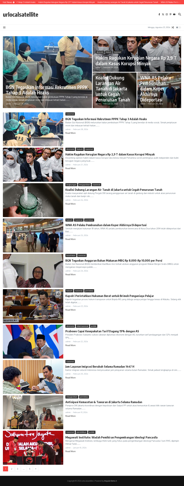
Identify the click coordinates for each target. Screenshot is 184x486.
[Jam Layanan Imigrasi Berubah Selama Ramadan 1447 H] (33, 377)
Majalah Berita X (110, 481)
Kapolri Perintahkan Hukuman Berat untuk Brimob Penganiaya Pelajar (109, 296)
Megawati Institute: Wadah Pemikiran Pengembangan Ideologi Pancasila (111, 437)
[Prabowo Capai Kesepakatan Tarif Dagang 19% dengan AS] (33, 342)
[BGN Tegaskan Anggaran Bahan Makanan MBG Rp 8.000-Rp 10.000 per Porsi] (33, 271)
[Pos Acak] (173, 27)
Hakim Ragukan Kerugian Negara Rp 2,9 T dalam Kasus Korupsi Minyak (136, 60)
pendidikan (81, 432)
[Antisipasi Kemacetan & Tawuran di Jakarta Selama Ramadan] (33, 412)
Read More (70, 133)
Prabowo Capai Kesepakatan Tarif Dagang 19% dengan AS (102, 331)
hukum (108, 52)
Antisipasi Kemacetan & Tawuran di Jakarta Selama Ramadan (103, 402)
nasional (10, 81)
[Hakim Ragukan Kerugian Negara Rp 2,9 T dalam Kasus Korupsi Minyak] (33, 165)
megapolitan (84, 184)
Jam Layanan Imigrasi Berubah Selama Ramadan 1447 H (99, 366)
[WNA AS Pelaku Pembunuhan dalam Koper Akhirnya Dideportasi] (33, 235)
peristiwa (89, 220)
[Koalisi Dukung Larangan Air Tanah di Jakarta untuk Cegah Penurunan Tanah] (33, 200)
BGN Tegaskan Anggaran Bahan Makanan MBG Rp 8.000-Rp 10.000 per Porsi (113, 260)
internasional (82, 326)
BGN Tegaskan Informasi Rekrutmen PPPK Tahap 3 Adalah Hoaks (47, 89)
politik (93, 326)
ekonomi (100, 52)
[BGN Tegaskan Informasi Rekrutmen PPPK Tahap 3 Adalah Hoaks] (33, 129)
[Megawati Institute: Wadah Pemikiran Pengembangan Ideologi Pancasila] (33, 448)
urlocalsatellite (20, 14)
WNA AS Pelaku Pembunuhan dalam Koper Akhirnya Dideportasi (155, 89)
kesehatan (70, 255)
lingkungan (71, 184)
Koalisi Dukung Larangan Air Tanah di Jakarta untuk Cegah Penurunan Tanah (113, 89)
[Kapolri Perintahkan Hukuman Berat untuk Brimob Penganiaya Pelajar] (33, 306)
